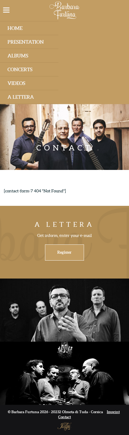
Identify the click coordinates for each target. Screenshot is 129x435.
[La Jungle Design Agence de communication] (64, 426)
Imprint (113, 412)
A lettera (21, 97)
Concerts (20, 69)
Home (15, 28)
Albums (18, 55)
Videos (16, 83)
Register (64, 252)
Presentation (26, 42)
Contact (64, 417)
